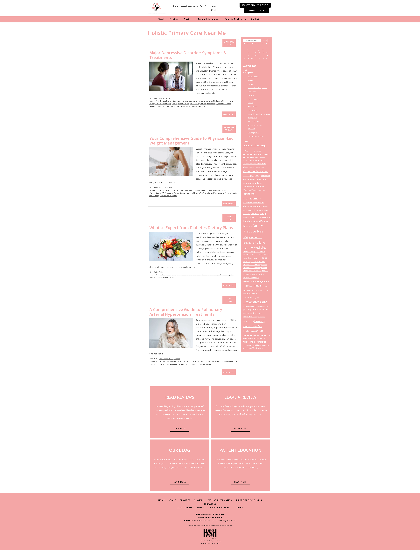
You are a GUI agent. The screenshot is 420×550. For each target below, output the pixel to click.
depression (265, 176)
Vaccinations (257, 348)
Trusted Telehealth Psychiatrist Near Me (189, 106)
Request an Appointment (255, 5)
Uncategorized (253, 133)
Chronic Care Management (169, 359)
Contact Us (256, 19)
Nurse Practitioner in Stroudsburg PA (198, 190)
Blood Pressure (258, 160)
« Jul (245, 70)
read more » (228, 114)
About (161, 19)
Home (161, 500)
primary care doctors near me (255, 306)
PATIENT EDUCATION (240, 450)
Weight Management (167, 188)
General (250, 103)
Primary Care (252, 118)
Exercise (255, 213)
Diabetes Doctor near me (254, 190)
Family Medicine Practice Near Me (173, 362)
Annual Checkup (253, 76)
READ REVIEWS (179, 397)
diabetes (247, 179)
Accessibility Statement (191, 507)
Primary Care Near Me (180, 104)
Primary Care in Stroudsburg (160, 104)
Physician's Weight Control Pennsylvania (208, 193)
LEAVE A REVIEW (240, 397)
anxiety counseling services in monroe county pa (256, 154)
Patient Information (208, 19)
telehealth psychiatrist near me (219, 104)
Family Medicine (253, 99)
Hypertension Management (255, 265)
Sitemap (238, 507)
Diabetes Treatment (253, 202)
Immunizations (253, 110)
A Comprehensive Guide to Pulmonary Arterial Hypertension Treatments (185, 312)
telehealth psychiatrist (198, 104)
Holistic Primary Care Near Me (171, 101)
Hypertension (252, 106)
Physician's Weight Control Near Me (178, 193)
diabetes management (186, 275)
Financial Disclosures (235, 19)
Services (188, 19)
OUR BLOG (179, 450)
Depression (252, 91)
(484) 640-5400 (189, 6)
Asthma (250, 84)
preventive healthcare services (259, 114)
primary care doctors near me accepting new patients (256, 313)
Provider (173, 19)
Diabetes (162, 272)
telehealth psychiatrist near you (161, 106)
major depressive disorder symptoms (198, 101)
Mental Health (253, 285)
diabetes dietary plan (168, 275)
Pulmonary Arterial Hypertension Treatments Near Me (191, 364)
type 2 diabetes (247, 348)
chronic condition (250, 164)
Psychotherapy (249, 331)
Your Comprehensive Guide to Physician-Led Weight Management (191, 141)
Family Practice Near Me (254, 231)
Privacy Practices (219, 507)
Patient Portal (256, 10)
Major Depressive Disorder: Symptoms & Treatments (187, 55)
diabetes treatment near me (206, 275)
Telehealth (251, 129)
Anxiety (250, 80)
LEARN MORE (180, 428)
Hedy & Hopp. (214, 543)
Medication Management (223, 101)
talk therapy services (255, 125)
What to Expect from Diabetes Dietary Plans (191, 227)
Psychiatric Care (165, 98)
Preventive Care (255, 302)
